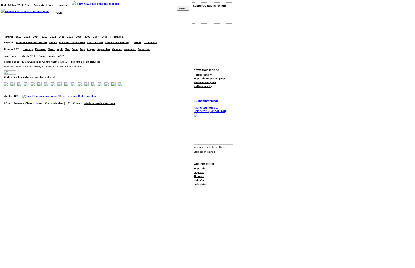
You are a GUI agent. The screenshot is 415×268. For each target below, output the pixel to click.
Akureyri (199, 176)
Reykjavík (199, 168)
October (117, 49)
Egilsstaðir (200, 184)
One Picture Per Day (117, 42)
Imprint (63, 5)
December (144, 49)
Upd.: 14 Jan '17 (10, 5)
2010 (70, 37)
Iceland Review (203, 74)
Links (49, 5)
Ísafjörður (199, 180)
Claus (28, 5)
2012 (53, 37)
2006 (105, 37)
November (130, 49)
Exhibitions (150, 42)
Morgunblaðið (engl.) (205, 82)
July (82, 49)
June (75, 49)
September (103, 49)
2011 (61, 37)
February (40, 49)
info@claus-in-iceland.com (99, 103)
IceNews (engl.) (203, 86)
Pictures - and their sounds (31, 42)
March (51, 49)
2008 (87, 37)
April (60, 49)
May (67, 49)
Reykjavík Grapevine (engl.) (210, 78)
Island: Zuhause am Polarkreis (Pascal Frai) (210, 109)
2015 (27, 37)
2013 (44, 37)
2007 (96, 37)
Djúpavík (199, 172)
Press (137, 42)
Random (119, 37)
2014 (36, 37)
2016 (18, 37)
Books (53, 42)
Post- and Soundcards (72, 42)
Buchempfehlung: (206, 101)
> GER (58, 13)
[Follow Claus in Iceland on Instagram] (25, 13)
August (91, 49)
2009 (79, 37)
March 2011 (28, 56)
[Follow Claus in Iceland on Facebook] (95, 5)
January (28, 49)
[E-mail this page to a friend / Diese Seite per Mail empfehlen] (60, 96)
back (6, 56)
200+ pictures (95, 42)
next (14, 56)
